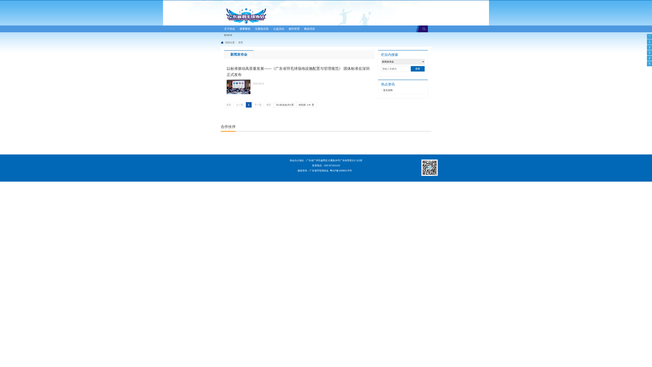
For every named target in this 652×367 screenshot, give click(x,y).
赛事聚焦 (245, 28)
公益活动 (278, 28)
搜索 (424, 28)
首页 (240, 42)
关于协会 (229, 28)
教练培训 (309, 28)
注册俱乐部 (262, 28)
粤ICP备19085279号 (341, 170)
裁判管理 (294, 28)
